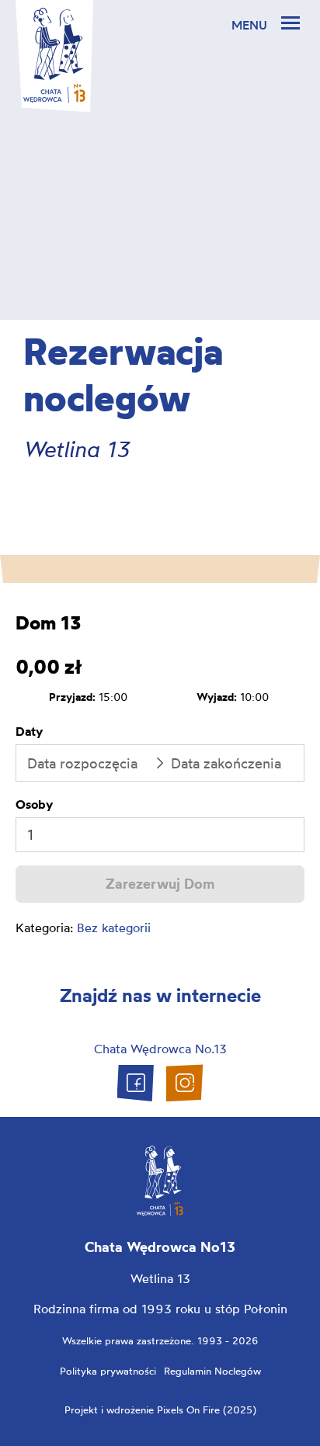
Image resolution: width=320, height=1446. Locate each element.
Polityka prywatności (108, 1371)
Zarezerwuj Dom (160, 884)
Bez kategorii (114, 927)
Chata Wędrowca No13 (160, 1247)
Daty (29, 731)
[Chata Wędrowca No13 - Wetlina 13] (54, 55)
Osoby (34, 804)
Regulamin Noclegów (212, 1371)
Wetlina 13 (160, 1278)
